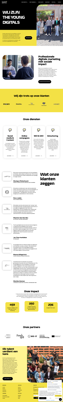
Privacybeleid (52, 400)
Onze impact (47, 2)
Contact (59, 2)
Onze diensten (24, 2)
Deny (50, 398)
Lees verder (52, 155)
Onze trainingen (32, 2)
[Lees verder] (55, 156)
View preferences (58, 398)
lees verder (9, 155)
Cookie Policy (48, 400)
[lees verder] (12, 156)
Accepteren (43, 398)
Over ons (53, 2)
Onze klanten (40, 2)
